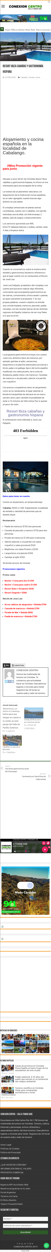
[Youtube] (22, 1243)
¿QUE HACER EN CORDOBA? (13, 1165)
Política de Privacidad (10, 1152)
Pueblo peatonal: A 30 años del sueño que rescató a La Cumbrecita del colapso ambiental (31, 1079)
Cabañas (24, 77)
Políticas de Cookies (9, 1148)
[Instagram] (12, 681)
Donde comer (34, 77)
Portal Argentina (8, 1192)
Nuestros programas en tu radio (15, 1188)
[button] (49, 2)
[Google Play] (33, 1243)
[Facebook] (9, 681)
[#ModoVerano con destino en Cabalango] (13, 720)
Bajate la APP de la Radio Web (14, 1184)
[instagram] (28, 1243)
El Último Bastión (8, 1200)
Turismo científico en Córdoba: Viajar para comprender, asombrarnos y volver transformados (22, 1091)
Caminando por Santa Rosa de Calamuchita (34, 776)
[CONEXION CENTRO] (25, 7)
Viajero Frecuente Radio (11, 1204)
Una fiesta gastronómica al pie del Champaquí (17, 768)
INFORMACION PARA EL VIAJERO (15, 1168)
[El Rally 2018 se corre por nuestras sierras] (33, 713)
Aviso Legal (5, 1144)
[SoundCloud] (25, 1243)
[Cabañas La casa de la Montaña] (12, 740)
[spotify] (30, 1243)
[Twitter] (6, 681)
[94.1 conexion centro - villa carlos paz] (25, 18)
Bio (7, 665)
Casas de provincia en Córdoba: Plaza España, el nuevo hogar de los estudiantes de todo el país (31, 1068)
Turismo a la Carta (8, 1196)
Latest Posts (19, 665)
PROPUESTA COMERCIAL (12, 1172)
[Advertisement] (25, 108)
